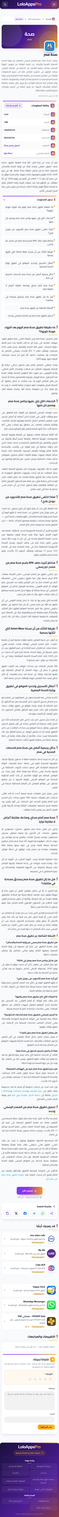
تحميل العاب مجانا (43, 1507)
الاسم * (52, 1413)
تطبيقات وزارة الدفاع (15, 1489)
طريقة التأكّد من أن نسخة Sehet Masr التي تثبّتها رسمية (29, 253)
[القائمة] (54, 4)
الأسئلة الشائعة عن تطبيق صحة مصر (36, 308)
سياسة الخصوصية (43, 1466)
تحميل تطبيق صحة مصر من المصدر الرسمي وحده (30, 315)
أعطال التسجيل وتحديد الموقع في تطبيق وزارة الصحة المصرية (29, 265)
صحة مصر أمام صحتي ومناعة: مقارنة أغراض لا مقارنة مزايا (29, 287)
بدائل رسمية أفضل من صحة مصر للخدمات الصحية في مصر (29, 276)
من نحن (43, 1473)
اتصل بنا (16, 1473)
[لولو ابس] (29, 4)
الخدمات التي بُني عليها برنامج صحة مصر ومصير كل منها (29, 220)
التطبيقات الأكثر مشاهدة (15, 1481)
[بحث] (5, 4)
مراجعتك (51, 1388)
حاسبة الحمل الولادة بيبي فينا (26, 1095)
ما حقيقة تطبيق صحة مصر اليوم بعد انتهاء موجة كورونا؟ (29, 209)
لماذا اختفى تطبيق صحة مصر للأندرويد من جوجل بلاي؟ (29, 231)
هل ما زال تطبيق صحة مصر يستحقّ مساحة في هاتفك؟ (29, 298)
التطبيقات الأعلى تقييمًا (43, 1489)
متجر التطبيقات (43, 1501)
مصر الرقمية (36, 1091)
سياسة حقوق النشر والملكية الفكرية (43, 1481)
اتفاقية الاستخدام (15, 1466)
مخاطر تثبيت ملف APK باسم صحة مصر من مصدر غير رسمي (29, 242)
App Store (8, 153)
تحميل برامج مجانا (12, 145)
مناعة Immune (21, 1091)
